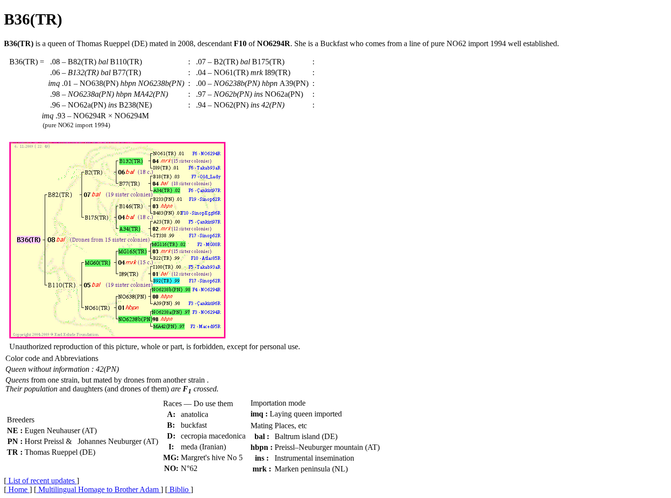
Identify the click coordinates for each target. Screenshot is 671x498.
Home (17, 489)
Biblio (179, 489)
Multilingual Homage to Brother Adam (98, 489)
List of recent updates (41, 480)
